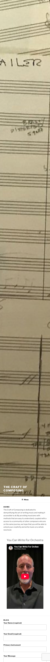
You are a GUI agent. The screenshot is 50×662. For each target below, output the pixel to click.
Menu (26, 500)
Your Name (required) (12, 623)
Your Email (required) (12, 634)
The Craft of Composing (15, 488)
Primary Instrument (12, 645)
